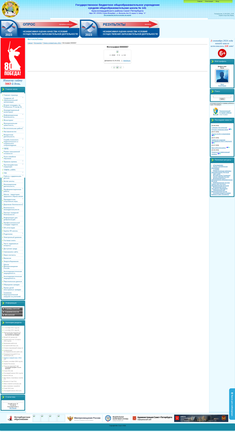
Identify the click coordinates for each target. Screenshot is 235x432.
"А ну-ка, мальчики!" (10, 366)
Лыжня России (8, 363)
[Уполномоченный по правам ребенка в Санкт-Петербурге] (222, 117)
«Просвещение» (218, 165)
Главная (199, 1)
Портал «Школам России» (221, 177)
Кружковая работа (9, 343)
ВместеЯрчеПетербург (219, 148)
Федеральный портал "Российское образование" (219, 187)
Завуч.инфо (216, 174)
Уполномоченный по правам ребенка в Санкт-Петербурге (221, 193)
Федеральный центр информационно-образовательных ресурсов (222, 180)
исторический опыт (10, 345)
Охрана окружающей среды (12, 348)
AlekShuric (126, 61)
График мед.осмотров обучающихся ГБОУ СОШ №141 (222, 140)
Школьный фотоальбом (11, 332)
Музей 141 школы (9, 337)
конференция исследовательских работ (12, 351)
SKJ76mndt (12, 408)
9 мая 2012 (7, 388)
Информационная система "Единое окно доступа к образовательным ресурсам (220, 184)
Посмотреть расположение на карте (117, 15)
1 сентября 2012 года (10, 327)
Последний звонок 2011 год (12, 373)
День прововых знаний (11, 386)
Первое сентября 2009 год (12, 361)
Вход (217, 1)
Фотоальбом (38, 43)
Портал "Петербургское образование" (219, 167)
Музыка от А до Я (9, 381)
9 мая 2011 (7, 371)
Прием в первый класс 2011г (13, 358)
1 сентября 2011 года (10, 330)
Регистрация (209, 1)
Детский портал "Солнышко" (222, 175)
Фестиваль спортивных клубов (13, 378)
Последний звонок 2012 (11, 390)
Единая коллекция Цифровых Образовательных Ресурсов (221, 171)
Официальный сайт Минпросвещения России (219, 190)
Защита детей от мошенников (221, 134)
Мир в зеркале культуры (11, 383)
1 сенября (216, 169)
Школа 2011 (7, 375)
